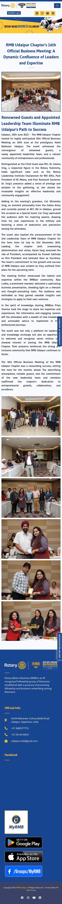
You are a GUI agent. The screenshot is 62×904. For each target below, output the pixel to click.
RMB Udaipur (21, 887)
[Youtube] (47, 13)
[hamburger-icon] (57, 5)
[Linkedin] (53, 13)
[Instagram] (42, 13)
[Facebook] (37, 13)
